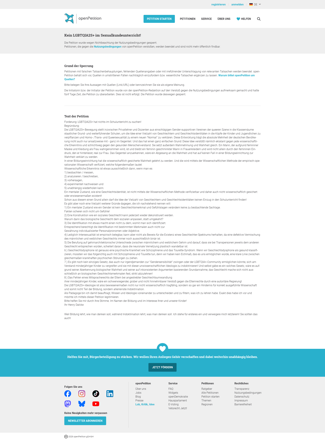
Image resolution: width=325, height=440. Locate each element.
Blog (138, 396)
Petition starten (159, 18)
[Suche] (259, 19)
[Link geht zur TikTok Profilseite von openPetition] (95, 393)
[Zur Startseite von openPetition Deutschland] (83, 18)
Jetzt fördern (162, 367)
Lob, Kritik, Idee (145, 404)
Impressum (241, 400)
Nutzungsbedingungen (107, 46)
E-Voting (173, 404)
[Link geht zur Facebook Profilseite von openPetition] (67, 393)
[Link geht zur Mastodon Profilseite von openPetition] (67, 403)
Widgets (173, 392)
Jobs (138, 392)
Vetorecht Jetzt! (177, 408)
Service (206, 18)
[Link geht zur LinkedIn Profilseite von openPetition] (109, 393)
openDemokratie (178, 396)
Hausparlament (177, 400)
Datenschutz (241, 396)
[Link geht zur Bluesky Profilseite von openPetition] (81, 403)
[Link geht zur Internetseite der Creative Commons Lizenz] (66, 436)
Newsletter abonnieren (85, 420)
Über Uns (224, 18)
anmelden (237, 4)
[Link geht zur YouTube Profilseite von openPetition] (95, 403)
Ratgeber (206, 388)
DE (255, 4)
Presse (139, 400)
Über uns (140, 388)
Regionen (207, 404)
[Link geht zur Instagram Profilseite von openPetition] (81, 393)
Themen (206, 400)
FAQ (170, 388)
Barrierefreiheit (243, 404)
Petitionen (188, 18)
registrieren (218, 4)
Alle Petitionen (210, 392)
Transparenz (241, 388)
